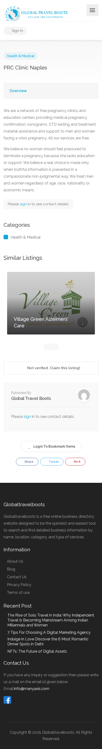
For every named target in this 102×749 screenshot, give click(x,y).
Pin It (76, 461)
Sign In (17, 31)
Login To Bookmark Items (54, 446)
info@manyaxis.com (31, 688)
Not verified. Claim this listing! (53, 368)
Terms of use (18, 592)
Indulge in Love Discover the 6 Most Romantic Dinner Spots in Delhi (47, 641)
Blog (11, 569)
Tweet (53, 461)
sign (24, 204)
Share (28, 461)
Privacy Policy (19, 584)
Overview (18, 91)
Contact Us (17, 577)
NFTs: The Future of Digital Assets (37, 651)
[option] (51, 307)
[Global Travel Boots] (36, 13)
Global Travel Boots (31, 398)
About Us (15, 561)
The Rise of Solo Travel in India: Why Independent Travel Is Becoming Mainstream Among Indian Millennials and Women (50, 620)
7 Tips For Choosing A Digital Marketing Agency (49, 632)
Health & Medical (20, 56)
